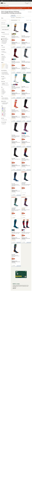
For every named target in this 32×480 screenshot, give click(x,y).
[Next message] (27, 8)
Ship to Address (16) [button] (5, 29)
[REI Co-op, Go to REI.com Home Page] (2, 3)
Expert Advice (19, 15)
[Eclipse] (22, 230)
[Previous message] (3, 8)
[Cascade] (14, 59)
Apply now (14, 288)
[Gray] (12, 34)
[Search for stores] (8, 26)
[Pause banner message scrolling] (28, 8)
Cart (29, 3)
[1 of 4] (15, 32)
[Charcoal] (14, 230)
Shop (4, 3)
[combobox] (16, 5)
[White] (12, 84)
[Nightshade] (24, 133)
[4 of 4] (16, 32)
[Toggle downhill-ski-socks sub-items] (1, 34)
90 (30, 20)
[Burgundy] (12, 59)
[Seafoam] (15, 34)
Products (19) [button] (13, 15)
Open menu (30, 3)
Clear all (23, 17)
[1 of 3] (25, 108)
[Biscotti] (14, 84)
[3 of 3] (26, 108)
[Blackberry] (14, 34)
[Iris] (15, 84)
